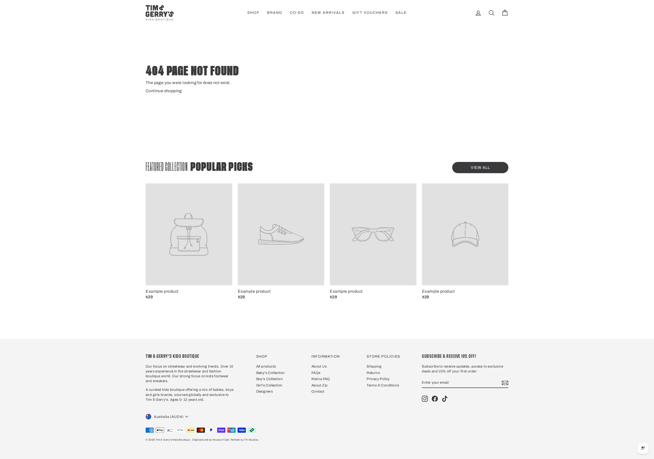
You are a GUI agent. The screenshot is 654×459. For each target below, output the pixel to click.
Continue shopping (164, 91)
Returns (373, 373)
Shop (253, 13)
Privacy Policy (378, 379)
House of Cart (221, 439)
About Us (319, 366)
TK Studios (251, 439)
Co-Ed (297, 13)
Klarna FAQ (320, 379)
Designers (264, 391)
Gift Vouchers (370, 13)
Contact (317, 391)
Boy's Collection (269, 379)
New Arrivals (328, 13)
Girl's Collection (269, 385)
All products (266, 366)
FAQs (316, 373)
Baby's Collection (270, 373)
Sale (401, 13)
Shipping (374, 366)
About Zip (319, 385)
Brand (274, 13)
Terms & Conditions (383, 385)
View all (480, 168)
